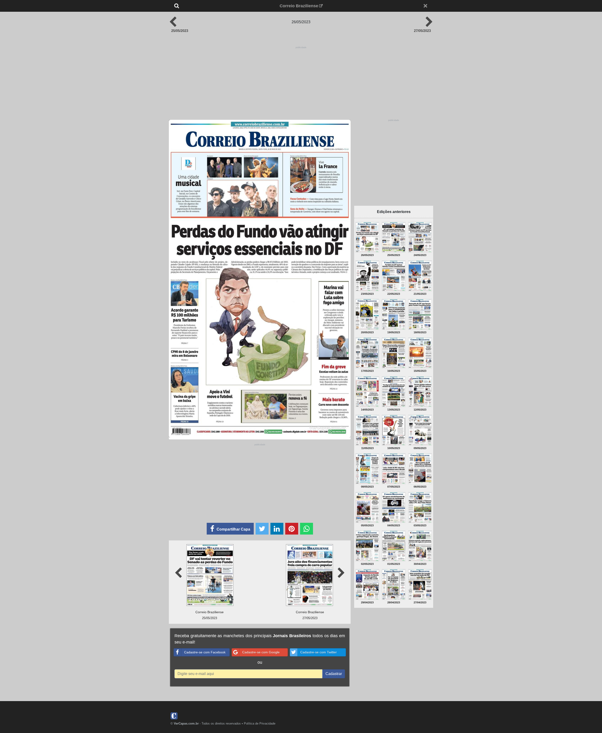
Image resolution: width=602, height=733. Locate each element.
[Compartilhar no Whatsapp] (306, 529)
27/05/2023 (422, 31)
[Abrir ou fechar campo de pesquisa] (192, 6)
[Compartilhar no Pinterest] (291, 529)
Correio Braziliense (299, 6)
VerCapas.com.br (186, 723)
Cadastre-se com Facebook (205, 652)
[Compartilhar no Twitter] (262, 529)
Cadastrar (333, 674)
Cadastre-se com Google (261, 652)
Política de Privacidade (259, 723)
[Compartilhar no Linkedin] (276, 529)
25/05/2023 (179, 31)
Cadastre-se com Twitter (318, 652)
